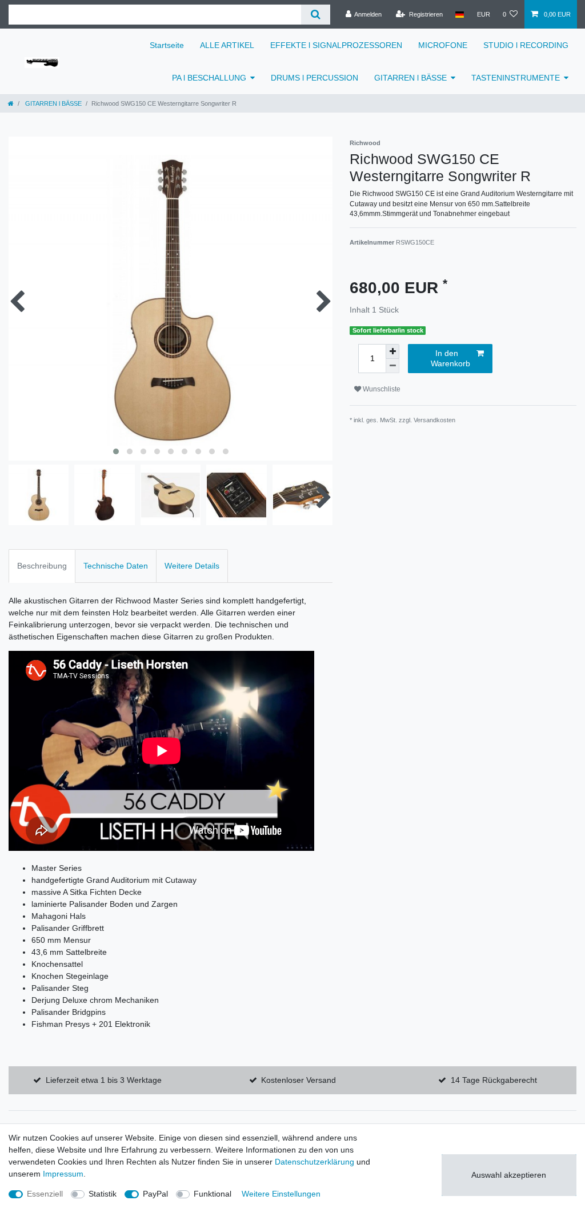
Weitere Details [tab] (192, 565)
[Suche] (315, 15)
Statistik (103, 1193)
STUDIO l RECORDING (525, 45)
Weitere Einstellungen (281, 1193)
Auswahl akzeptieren (508, 1174)
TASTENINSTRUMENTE (515, 77)
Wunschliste (380, 389)
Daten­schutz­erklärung (314, 1161)
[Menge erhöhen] (392, 351)
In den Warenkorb (450, 358)
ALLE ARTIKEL (227, 45)
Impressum (63, 1173)
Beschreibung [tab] (42, 565)
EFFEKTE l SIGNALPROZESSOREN (336, 45)
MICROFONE (442, 45)
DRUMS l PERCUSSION (314, 77)
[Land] (459, 14)
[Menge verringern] (392, 366)
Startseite (167, 45)
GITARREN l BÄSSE (410, 77)
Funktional (212, 1193)
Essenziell (45, 1193)
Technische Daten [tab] (115, 565)
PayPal (155, 1193)
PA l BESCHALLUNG (209, 77)
